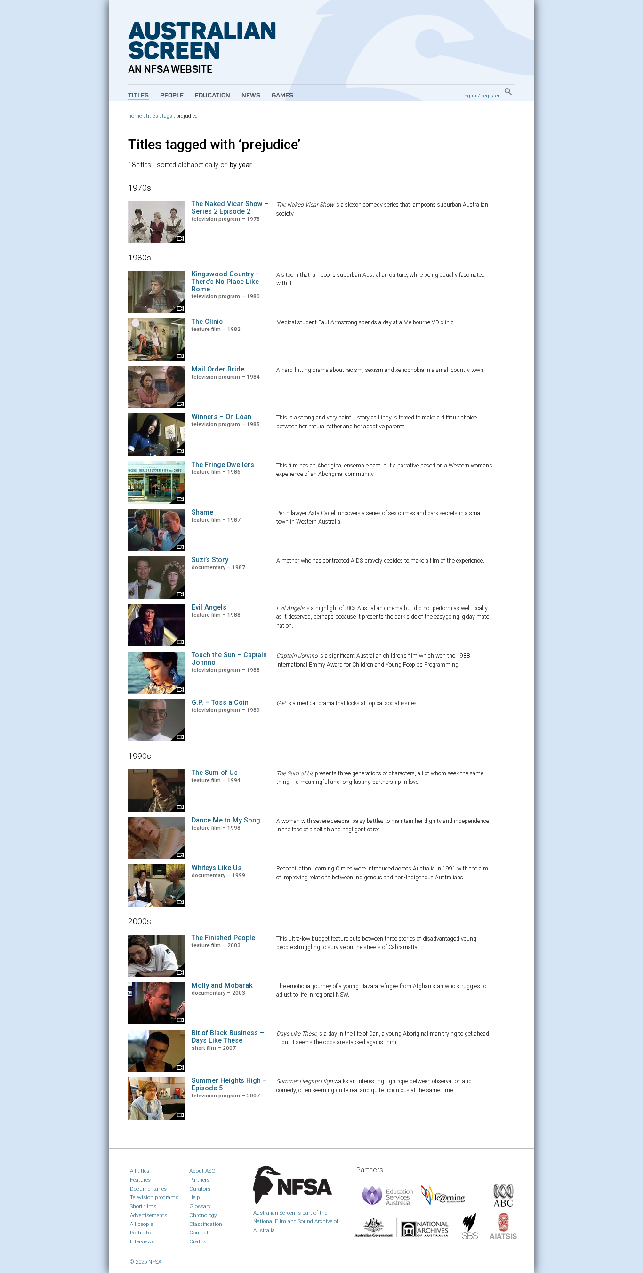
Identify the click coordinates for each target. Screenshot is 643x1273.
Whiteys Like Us (216, 868)
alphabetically (198, 165)
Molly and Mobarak (222, 986)
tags (167, 116)
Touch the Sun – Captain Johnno (229, 659)
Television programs (154, 1197)
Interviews (142, 1241)
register (491, 95)
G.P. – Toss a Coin (220, 703)
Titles (138, 95)
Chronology (203, 1215)
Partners (199, 1179)
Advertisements (148, 1215)
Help (194, 1197)
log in (469, 95)
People (172, 95)
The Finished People (223, 938)
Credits (197, 1241)
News (250, 95)
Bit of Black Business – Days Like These (228, 1037)
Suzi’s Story (210, 560)
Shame (202, 512)
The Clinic (207, 322)
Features (140, 1179)
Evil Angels (209, 608)
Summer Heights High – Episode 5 (229, 1084)
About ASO (202, 1171)
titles (152, 116)
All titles (139, 1171)
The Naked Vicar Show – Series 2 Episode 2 (230, 208)
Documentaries (148, 1188)
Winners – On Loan (221, 417)
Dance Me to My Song (226, 820)
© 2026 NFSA (145, 1261)
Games (282, 95)
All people (141, 1224)
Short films (143, 1206)
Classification (205, 1224)
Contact (199, 1232)
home (135, 116)
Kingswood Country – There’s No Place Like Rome (226, 281)
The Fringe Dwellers (223, 465)
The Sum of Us (215, 773)
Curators (199, 1188)
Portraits (140, 1232)
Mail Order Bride (218, 369)
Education (212, 95)
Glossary (200, 1206)
